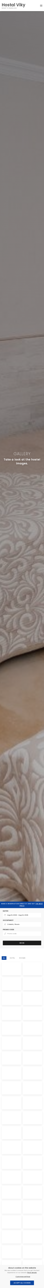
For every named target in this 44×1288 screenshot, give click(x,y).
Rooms (22, 958)
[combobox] (22, 915)
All (4, 958)
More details (32, 1272)
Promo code (8, 929)
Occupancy (8, 920)
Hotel (12, 958)
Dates (5, 911)
